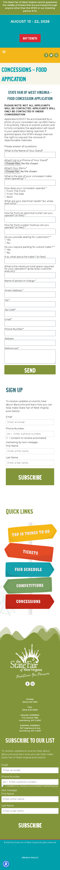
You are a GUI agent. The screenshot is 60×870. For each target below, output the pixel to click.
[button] (3, 51)
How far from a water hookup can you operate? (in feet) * (26, 226)
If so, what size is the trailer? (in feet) (25, 257)
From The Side (15, 194)
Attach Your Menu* (15, 168)
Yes (9, 239)
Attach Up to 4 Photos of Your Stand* (26, 160)
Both (10, 197)
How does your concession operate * (25, 188)
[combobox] (9, 434)
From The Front (16, 190)
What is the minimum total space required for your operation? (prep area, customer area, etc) (29, 268)
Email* (8, 319)
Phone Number (15, 428)
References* (11, 348)
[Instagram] (56, 55)
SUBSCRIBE (30, 476)
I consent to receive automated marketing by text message (26, 440)
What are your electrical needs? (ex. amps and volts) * (28, 202)
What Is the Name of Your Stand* (23, 151)
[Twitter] (51, 55)
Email (9, 417)
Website (9, 339)
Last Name (12, 457)
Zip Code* (10, 310)
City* (7, 300)
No (8, 243)
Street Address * (13, 290)
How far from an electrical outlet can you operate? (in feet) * (28, 214)
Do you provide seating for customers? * (27, 237)
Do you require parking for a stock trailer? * (29, 247)
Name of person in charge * (20, 281)
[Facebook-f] (46, 55)
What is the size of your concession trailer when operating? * (28, 177)
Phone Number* (14, 329)
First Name (12, 446)
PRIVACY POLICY (30, 857)
